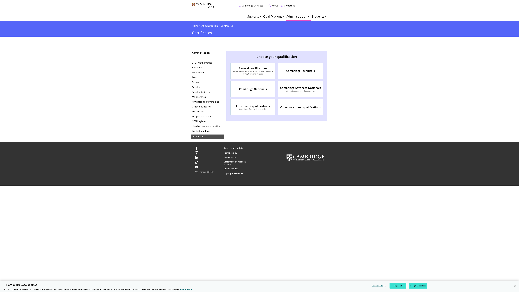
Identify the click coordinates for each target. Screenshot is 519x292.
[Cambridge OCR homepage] (203, 7)
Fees (194, 77)
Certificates (198, 136)
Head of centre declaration (206, 126)
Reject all (398, 286)
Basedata (197, 67)
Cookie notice (186, 289)
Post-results (198, 111)
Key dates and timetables (205, 101)
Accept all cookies (418, 286)
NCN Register (199, 121)
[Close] (515, 286)
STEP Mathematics (202, 62)
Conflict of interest (201, 131)
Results (196, 87)
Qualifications (272, 16)
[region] (259, 286)
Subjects (253, 16)
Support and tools (201, 116)
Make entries (199, 96)
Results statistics (201, 92)
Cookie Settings (378, 286)
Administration (297, 16)
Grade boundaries (202, 106)
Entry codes (198, 72)
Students (318, 16)
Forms (195, 82)
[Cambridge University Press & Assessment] (305, 157)
